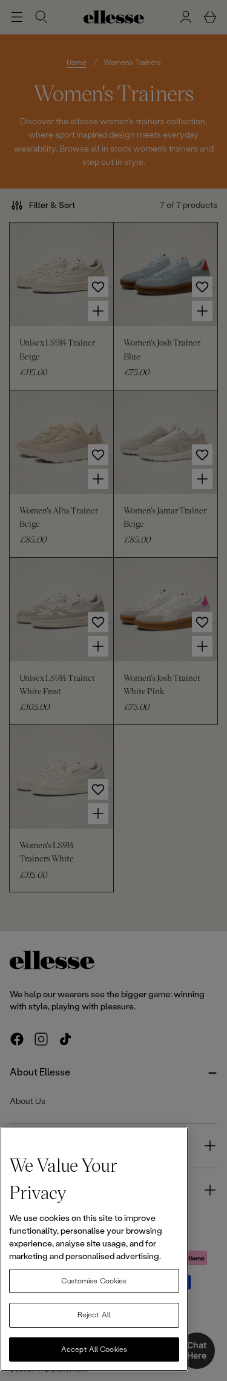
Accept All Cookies (94, 1349)
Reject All (94, 1315)
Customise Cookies (94, 1281)
